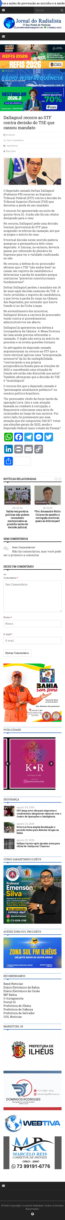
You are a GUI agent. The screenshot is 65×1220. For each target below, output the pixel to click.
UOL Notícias (12, 1017)
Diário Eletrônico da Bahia (21, 987)
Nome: (7, 617)
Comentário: (10, 577)
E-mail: (7, 634)
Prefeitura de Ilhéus (17, 1005)
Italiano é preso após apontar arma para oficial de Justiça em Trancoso (38, 845)
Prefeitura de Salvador (19, 1013)
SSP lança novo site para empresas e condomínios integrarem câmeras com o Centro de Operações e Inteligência (39, 813)
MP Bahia (10, 994)
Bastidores (12, 145)
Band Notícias (13, 983)
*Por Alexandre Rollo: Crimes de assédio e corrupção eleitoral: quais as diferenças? (47, 516)
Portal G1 (9, 1002)
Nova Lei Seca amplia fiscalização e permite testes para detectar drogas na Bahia (38, 829)
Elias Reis (11, 151)
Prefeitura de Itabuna (18, 1009)
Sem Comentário (15, 140)
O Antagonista (13, 998)
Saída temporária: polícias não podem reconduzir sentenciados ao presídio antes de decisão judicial (17, 519)
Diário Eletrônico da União (21, 991)
